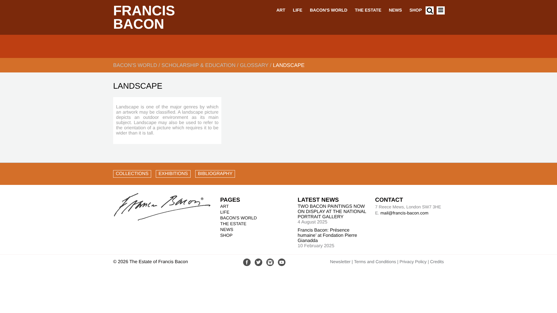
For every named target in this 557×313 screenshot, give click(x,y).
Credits (437, 261)
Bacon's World (328, 10)
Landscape (289, 65)
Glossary (254, 65)
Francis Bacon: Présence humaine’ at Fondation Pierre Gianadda (327, 235)
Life (297, 10)
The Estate (368, 10)
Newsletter (340, 261)
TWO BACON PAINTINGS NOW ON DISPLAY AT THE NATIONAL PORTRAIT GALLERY (332, 211)
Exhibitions (173, 173)
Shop (415, 10)
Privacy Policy (412, 261)
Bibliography (215, 173)
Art (280, 10)
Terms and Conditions (375, 261)
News (395, 10)
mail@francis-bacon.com (404, 213)
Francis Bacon (144, 17)
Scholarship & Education (198, 65)
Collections (132, 173)
